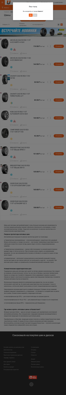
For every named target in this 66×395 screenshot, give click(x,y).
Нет (35, 15)
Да (31, 15)
